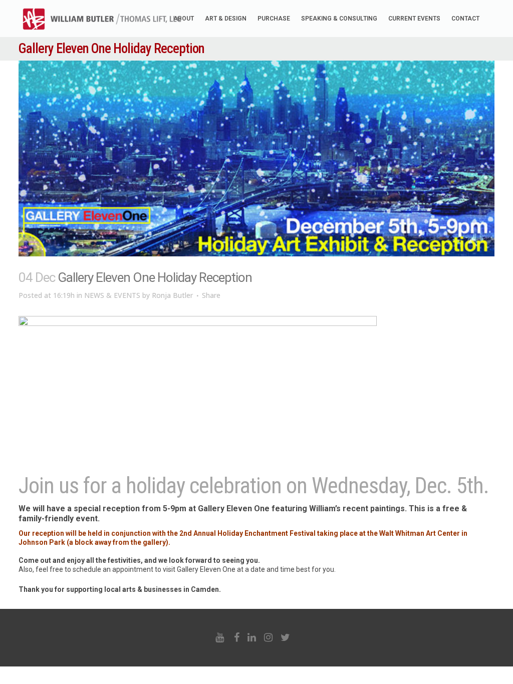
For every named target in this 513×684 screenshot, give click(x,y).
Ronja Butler (172, 295)
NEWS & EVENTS (112, 295)
